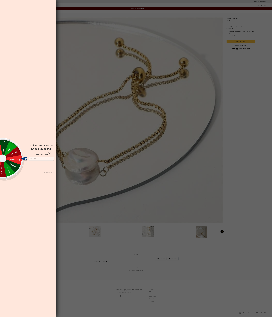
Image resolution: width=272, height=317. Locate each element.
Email (34, 158)
